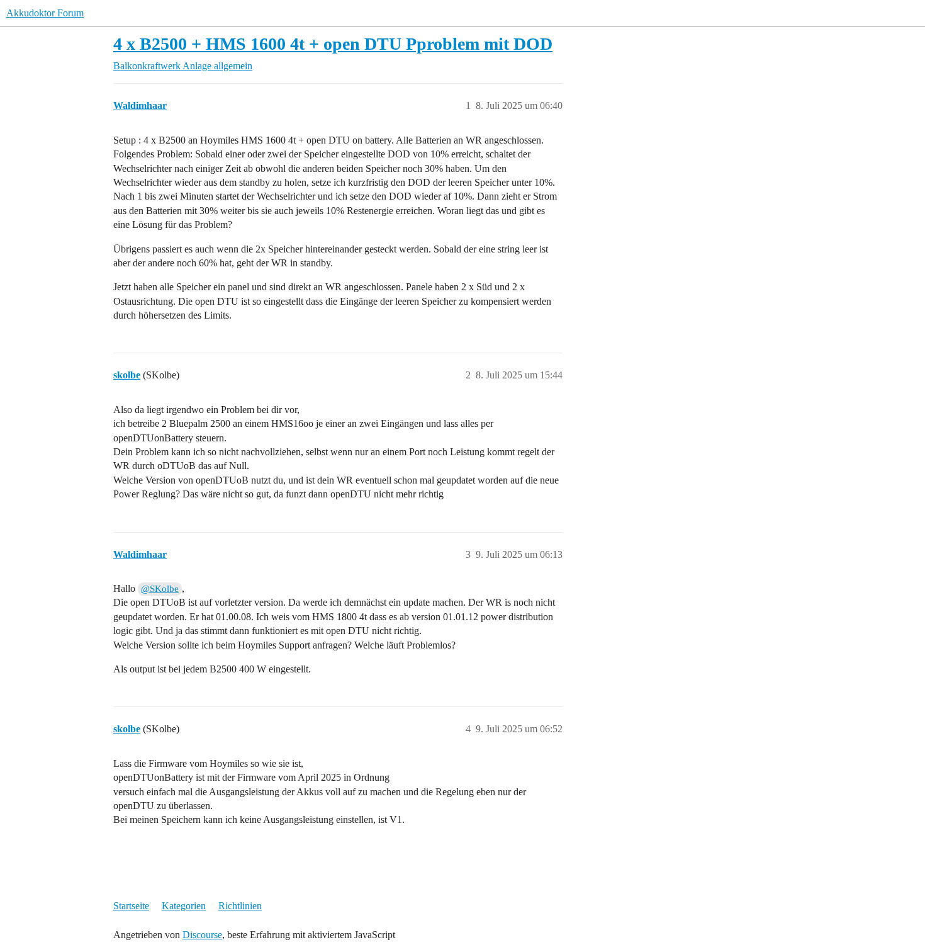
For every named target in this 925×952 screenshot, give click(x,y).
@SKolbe (160, 589)
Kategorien (184, 905)
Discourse (202, 934)
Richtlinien (240, 905)
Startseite (131, 905)
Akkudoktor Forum (45, 13)
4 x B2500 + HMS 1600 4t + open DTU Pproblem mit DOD (332, 44)
